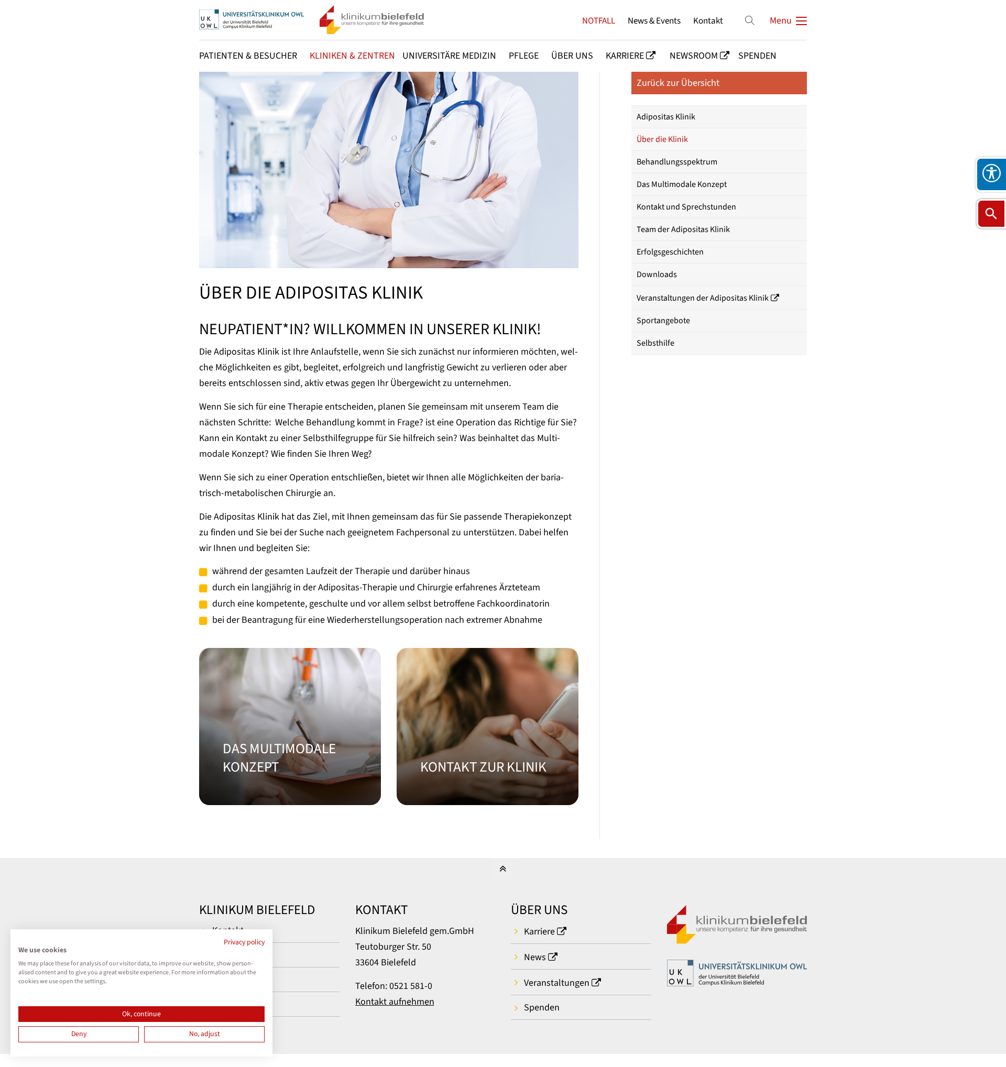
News (535, 957)
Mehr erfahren (290, 726)
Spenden (542, 1007)
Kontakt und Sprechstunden (686, 207)
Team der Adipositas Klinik (683, 229)
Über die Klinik (662, 139)
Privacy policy (244, 942)
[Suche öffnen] (991, 213)
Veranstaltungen (556, 982)
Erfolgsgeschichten (670, 252)
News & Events (654, 20)
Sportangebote (663, 320)
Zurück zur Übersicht (678, 83)
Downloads (657, 274)
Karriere (539, 931)
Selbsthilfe (655, 343)
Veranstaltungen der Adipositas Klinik (703, 298)
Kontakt (708, 20)
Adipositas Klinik (666, 117)
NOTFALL (598, 20)
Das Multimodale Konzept (682, 184)
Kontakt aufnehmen (394, 1001)
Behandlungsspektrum (677, 162)
